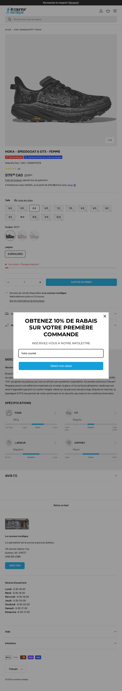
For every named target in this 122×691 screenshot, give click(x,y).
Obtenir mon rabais (61, 365)
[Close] (105, 316)
